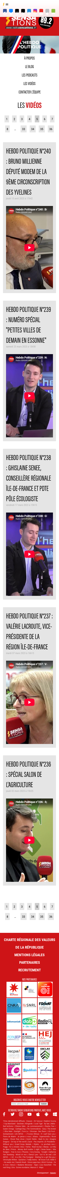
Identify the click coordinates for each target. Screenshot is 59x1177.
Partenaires (29, 962)
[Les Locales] (45, 989)
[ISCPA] (14, 1054)
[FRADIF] (45, 1006)
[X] (23, 11)
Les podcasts (29, 75)
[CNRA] (14, 1006)
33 (23, 129)
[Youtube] (41, 11)
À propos (29, 58)
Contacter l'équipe (30, 92)
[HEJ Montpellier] (45, 1038)
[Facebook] (5, 11)
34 (32, 129)
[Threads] (17, 11)
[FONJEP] (14, 1038)
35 (41, 129)
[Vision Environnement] (29, 1087)
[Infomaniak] (14, 1022)
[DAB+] (29, 1022)
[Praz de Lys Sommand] (45, 1087)
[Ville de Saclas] (45, 1054)
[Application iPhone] (47, 11)
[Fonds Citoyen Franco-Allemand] (29, 989)
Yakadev (53, 1173)
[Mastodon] (29, 11)
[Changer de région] (46, 25)
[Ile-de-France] (14, 989)
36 (50, 129)
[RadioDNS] (45, 1022)
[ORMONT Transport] (14, 1070)
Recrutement (29, 970)
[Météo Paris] (14, 1087)
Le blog (29, 66)
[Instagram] (35, 11)
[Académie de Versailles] (29, 1038)
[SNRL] (29, 1006)
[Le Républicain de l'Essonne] (29, 1070)
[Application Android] (53, 11)
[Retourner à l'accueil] (21, 25)
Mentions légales (29, 954)
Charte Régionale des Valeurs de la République (29, 943)
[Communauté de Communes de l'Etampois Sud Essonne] (29, 1054)
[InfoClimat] (45, 1070)
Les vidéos (29, 83)
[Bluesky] (11, 11)
